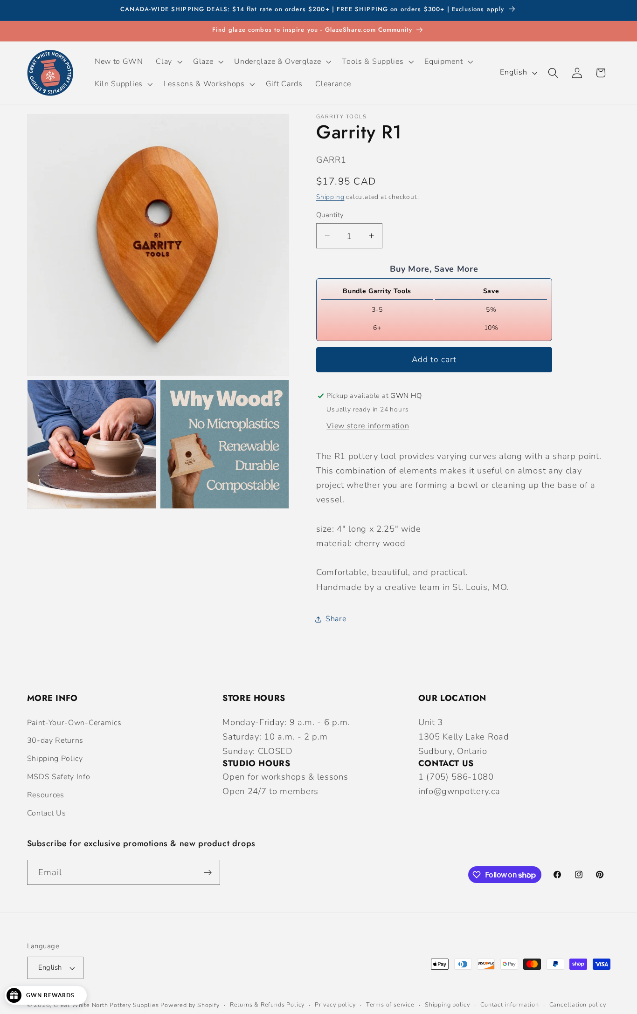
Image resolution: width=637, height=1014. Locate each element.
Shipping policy (447, 1005)
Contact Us (46, 813)
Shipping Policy (55, 759)
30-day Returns (55, 741)
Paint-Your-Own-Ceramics (74, 723)
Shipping (330, 196)
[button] (168, 61)
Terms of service (390, 1005)
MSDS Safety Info (58, 777)
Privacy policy (335, 1005)
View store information (367, 426)
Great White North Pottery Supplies (106, 1005)
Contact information (509, 1005)
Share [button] (335, 619)
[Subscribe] (208, 872)
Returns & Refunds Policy (267, 1005)
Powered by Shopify (190, 1005)
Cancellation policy (577, 1005)
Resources (45, 795)
